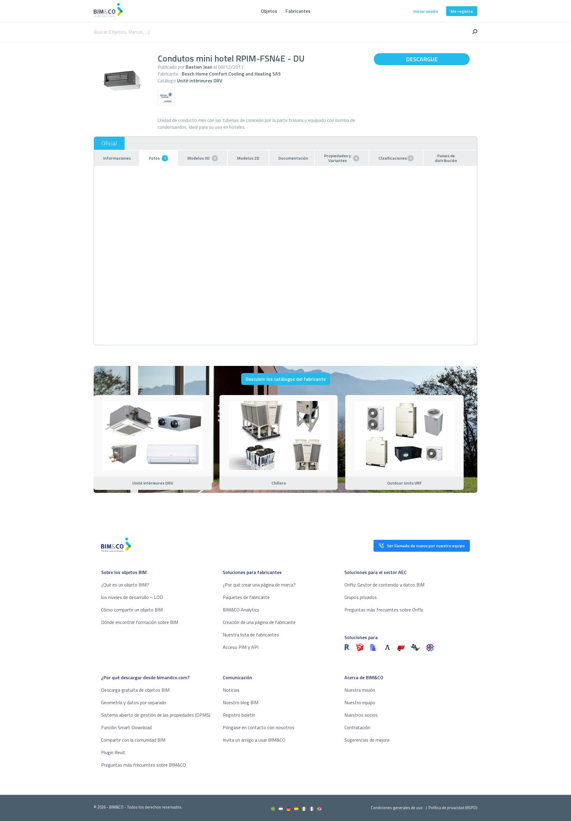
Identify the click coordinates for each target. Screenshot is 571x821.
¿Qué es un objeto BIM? (125, 584)
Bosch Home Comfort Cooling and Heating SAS (231, 73)
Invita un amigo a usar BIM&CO (254, 739)
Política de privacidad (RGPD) (453, 808)
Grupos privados (360, 597)
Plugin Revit (113, 752)
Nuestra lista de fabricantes (251, 634)
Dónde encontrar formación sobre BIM (139, 622)
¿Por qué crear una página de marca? (259, 584)
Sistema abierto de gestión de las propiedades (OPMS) (155, 714)
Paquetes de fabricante (246, 597)
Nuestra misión (359, 689)
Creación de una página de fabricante (259, 622)
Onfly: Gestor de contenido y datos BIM (384, 584)
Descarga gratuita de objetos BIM (135, 689)
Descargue (421, 59)
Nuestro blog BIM (240, 702)
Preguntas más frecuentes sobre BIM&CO (143, 764)
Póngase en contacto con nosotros (258, 727)
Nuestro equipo (359, 702)
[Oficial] (109, 143)
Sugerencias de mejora (366, 739)
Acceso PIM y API (240, 647)
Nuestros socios (361, 714)
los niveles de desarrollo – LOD (132, 597)
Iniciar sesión (425, 11)
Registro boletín (239, 714)
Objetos (269, 11)
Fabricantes (298, 11)
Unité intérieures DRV (199, 80)
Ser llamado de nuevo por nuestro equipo (426, 545)
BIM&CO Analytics (241, 609)
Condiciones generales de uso (397, 808)
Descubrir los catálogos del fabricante (286, 379)
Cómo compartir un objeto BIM (132, 609)
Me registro (462, 11)
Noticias (231, 689)
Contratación (357, 727)
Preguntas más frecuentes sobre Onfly (383, 609)
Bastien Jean (199, 66)
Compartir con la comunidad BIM (133, 739)
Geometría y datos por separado (133, 702)
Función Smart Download (126, 727)
